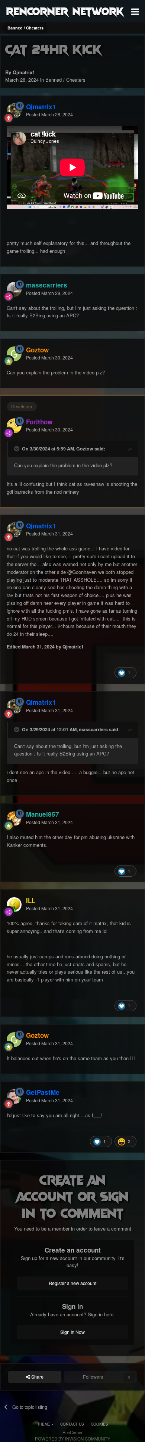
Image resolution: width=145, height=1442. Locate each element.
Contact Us (72, 1424)
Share (37, 1376)
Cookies (99, 1424)
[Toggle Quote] (17, 449)
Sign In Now (72, 1332)
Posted (49, 114)
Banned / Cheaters (65, 79)
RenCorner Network (65, 11)
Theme (44, 1424)
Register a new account (72, 1283)
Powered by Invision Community (72, 1439)
